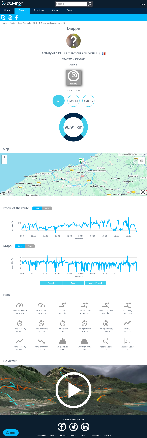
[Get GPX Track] (10, 17)
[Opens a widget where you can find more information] (11, 433)
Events (22, 10)
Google (143, 154)
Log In (142, 4)
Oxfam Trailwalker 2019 (27, 23)
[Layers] (141, 160)
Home (7, 10)
